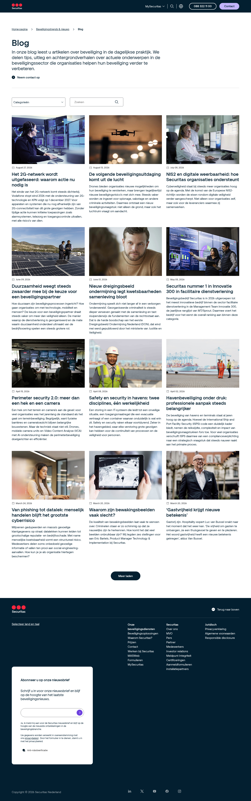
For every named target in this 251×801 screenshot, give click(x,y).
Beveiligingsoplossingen (143, 633)
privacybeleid (31, 738)
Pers (169, 637)
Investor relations (177, 651)
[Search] (118, 102)
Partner (170, 642)
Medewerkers (175, 646)
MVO (169, 633)
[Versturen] (80, 713)
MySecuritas (136, 664)
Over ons (172, 629)
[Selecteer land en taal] (181, 6)
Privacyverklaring (215, 629)
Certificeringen (175, 660)
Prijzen (132, 642)
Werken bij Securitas (141, 651)
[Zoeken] (172, 6)
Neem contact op (28, 77)
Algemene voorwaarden (220, 633)
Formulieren (135, 660)
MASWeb (133, 655)
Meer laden (125, 576)
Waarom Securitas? (140, 637)
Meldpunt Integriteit (178, 655)
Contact (133, 646)
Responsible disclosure (220, 637)
